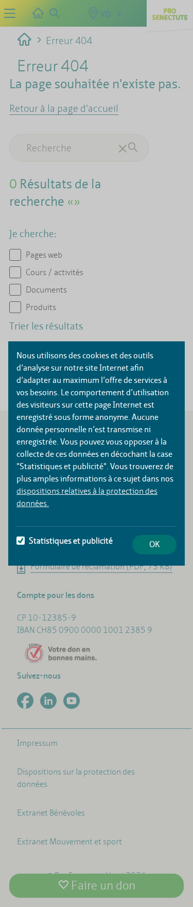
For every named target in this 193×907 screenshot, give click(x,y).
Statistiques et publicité (71, 540)
